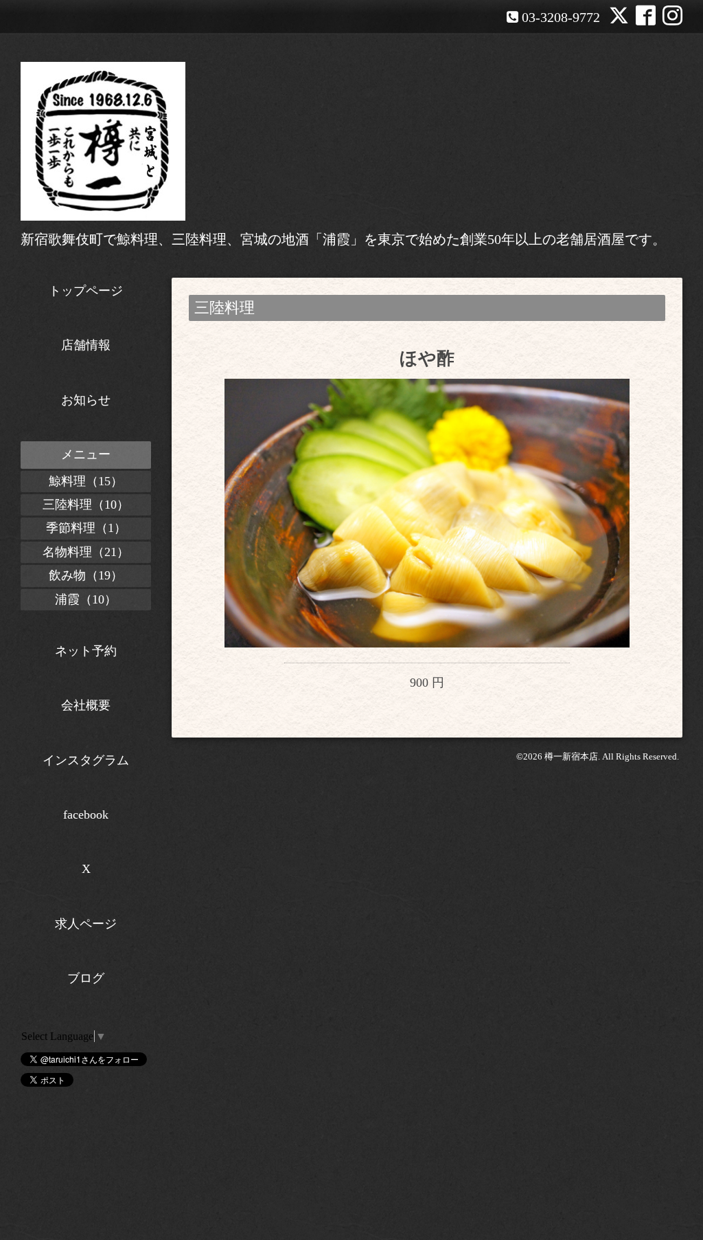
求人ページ (86, 924)
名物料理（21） (86, 552)
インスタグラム (86, 760)
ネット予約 (86, 651)
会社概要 (86, 705)
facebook (85, 814)
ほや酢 (427, 358)
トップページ (86, 291)
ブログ (85, 978)
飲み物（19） (86, 575)
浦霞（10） (86, 599)
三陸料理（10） (86, 504)
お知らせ (86, 400)
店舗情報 (86, 345)
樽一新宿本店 (571, 756)
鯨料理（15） (86, 481)
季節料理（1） (86, 528)
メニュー (86, 454)
